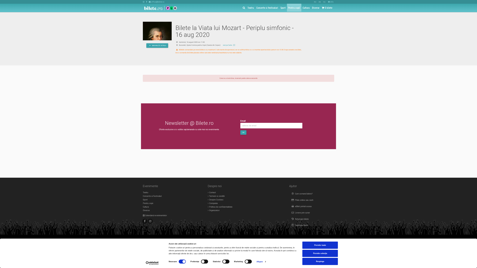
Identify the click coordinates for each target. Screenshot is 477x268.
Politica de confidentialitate (220, 207)
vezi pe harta (227, 45)
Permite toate (320, 245)
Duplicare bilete (301, 225)
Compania (213, 203)
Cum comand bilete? (304, 194)
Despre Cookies (216, 200)
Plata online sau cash (304, 200)
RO (315, 2)
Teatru (145, 192)
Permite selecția (320, 253)
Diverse (146, 210)
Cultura (146, 207)
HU (324, 2)
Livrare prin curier (302, 213)
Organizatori (214, 210)
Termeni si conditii (217, 196)
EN (320, 2)
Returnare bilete (302, 219)
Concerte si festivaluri (152, 196)
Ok (243, 132)
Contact (212, 192)
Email (243, 121)
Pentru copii (148, 203)
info (332, 2)
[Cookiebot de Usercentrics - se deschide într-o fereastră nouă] (152, 263)
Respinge (320, 261)
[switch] (204, 262)
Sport (145, 200)
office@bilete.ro (157, 2)
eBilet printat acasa (303, 206)
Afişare (260, 262)
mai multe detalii (159, 45)
